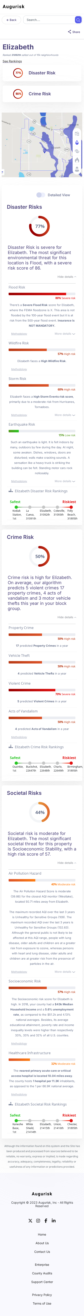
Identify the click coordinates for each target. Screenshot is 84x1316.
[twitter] (30, 1220)
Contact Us (42, 1251)
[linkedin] (53, 1220)
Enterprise (42, 1264)
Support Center (42, 1282)
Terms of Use (42, 1303)
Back (12, 20)
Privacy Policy (42, 1295)
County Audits (42, 1273)
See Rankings (12, 61)
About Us (42, 1243)
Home (42, 1234)
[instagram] (38, 1220)
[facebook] (46, 1220)
